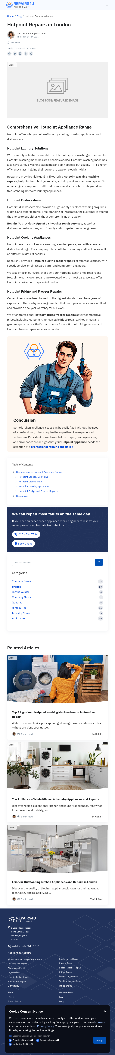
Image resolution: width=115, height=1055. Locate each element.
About (10, 992)
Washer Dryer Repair (68, 976)
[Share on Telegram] (31, 53)
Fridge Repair (65, 972)
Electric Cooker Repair (18, 977)
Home (10, 16)
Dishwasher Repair (16, 968)
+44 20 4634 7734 (26, 946)
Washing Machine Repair (70, 981)
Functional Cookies (22, 1040)
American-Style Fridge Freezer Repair (25, 959)
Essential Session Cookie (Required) (30, 1035)
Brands (16, 586)
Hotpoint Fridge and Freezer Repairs (38, 491)
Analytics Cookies (48, 1040)
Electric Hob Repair (17, 981)
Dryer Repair (13, 972)
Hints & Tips (19, 607)
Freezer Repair (66, 963)
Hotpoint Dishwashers (31, 481)
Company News (21, 597)
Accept (99, 1040)
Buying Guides (20, 592)
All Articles (18, 618)
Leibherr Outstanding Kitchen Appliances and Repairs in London (54, 882)
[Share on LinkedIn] (20, 53)
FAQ (61, 996)
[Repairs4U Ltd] (19, 5)
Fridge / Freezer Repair (70, 967)
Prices (11, 996)
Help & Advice (66, 992)
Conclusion (22, 495)
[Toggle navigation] (107, 5)
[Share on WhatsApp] (26, 53)
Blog (19, 16)
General (17, 602)
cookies (100, 1022)
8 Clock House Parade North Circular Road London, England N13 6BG (21, 933)
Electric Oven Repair (68, 958)
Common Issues (22, 581)
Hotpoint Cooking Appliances (34, 486)
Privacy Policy (45, 1026)
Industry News (21, 613)
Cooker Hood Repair (17, 963)
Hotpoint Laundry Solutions (33, 476)
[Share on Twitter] (15, 53)
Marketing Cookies (22, 1044)
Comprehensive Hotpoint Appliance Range (39, 471)
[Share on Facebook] (9, 53)
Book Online (25, 543)
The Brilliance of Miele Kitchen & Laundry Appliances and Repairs (55, 799)
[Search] (99, 562)
